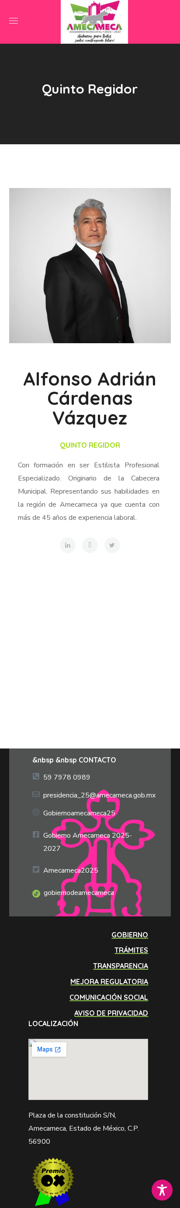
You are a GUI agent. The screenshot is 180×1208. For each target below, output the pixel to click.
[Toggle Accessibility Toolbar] (162, 1190)
